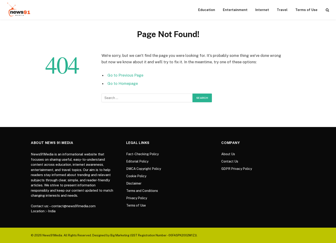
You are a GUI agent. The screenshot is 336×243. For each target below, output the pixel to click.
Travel (282, 10)
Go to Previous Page (125, 75)
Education (206, 10)
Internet (262, 10)
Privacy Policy (136, 198)
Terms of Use (306, 10)
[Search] (327, 10)
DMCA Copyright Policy (143, 169)
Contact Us (229, 161)
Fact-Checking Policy (142, 154)
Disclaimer (133, 183)
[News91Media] (19, 9)
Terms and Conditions (142, 191)
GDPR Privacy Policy (236, 169)
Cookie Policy (136, 176)
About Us (228, 154)
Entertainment (235, 10)
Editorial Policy (137, 161)
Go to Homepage (122, 83)
